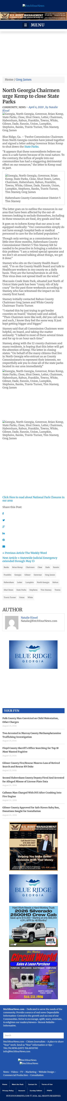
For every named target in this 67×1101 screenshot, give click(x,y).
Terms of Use (47, 1084)
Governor (38, 575)
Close (40, 567)
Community (9, 107)
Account (21, 1090)
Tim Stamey (46, 590)
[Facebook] (3, 513)
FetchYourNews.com (14, 1041)
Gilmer (28, 575)
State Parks (21, 590)
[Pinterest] (3, 539)
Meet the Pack (17, 1084)
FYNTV (49, 1090)
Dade (47, 567)
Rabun (55, 582)
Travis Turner (10, 597)
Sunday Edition (36, 1090)
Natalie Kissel (29, 617)
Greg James (50, 575)
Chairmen (30, 567)
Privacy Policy (8, 1090)
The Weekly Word (36, 553)
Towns (57, 590)
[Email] (3, 546)
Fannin (56, 567)
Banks (6, 567)
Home (9, 79)
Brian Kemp (17, 567)
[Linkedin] (3, 533)
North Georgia (43, 582)
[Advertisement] (33, 53)
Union (21, 597)
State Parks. (31, 146)
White (30, 597)
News (22, 107)
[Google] (3, 526)
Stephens (33, 590)
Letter (19, 582)
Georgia (17, 575)
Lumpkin (30, 582)
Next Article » (11, 557)
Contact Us (32, 1084)
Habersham (9, 582)
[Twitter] (3, 520)
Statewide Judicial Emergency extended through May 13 (29, 559)
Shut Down (8, 590)
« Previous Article (13, 553)
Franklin (7, 575)
